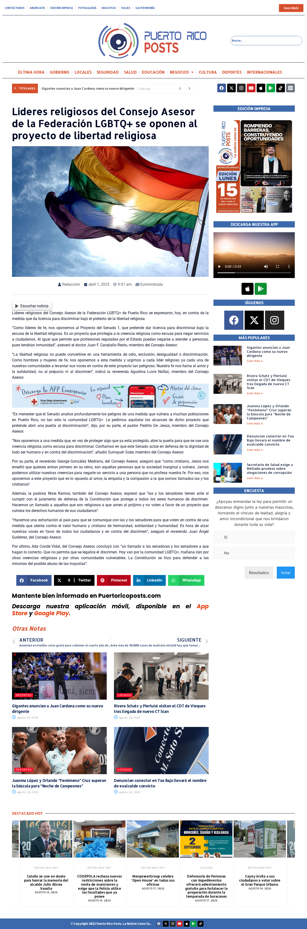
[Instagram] (241, 88)
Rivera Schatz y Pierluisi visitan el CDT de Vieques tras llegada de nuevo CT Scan (160, 708)
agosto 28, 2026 (27, 717)
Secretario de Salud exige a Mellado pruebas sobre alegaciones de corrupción (270, 469)
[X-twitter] (231, 88)
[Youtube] (251, 88)
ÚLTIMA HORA (31, 72)
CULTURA (208, 72)
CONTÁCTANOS (14, 8)
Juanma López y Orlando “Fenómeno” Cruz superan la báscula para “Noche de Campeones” (59, 783)
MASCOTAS (109, 8)
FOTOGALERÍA (87, 8)
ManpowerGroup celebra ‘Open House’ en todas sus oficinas (153, 880)
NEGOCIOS (179, 72)
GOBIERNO (59, 72)
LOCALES (83, 72)
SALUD (130, 72)
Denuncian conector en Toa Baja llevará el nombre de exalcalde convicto (270, 440)
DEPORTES (232, 72)
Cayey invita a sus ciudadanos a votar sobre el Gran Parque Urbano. (259, 880)
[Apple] (261, 88)
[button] (34, 580)
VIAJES (125, 8)
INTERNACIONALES (264, 72)
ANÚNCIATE (37, 8)
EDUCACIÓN (153, 72)
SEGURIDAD (108, 72)
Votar (286, 572)
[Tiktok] (280, 88)
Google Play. (52, 613)
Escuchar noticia (34, 306)
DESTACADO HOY (46, 867)
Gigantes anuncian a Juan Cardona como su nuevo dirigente (87, 88)
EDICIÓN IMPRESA (61, 8)
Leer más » (255, 361)
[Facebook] (221, 88)
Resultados (259, 572)
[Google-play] (270, 88)
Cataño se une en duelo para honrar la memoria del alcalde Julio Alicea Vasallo (46, 882)
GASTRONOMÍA (145, 8)
